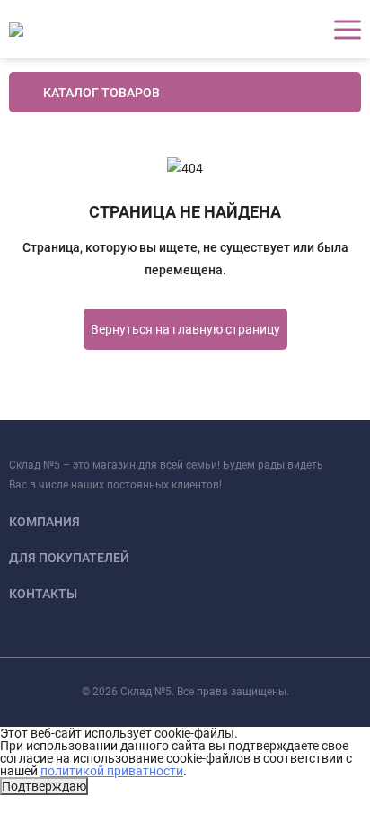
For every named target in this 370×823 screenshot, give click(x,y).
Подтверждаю (44, 786)
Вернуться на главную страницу (185, 329)
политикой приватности (111, 771)
